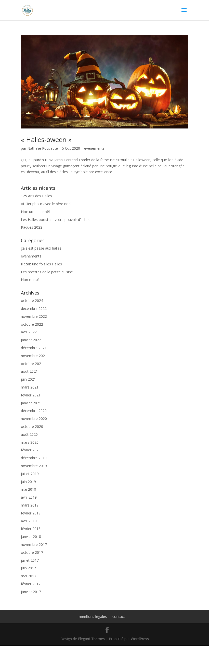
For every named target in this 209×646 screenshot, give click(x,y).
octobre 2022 (32, 324)
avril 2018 (29, 521)
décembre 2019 (34, 457)
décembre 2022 (34, 308)
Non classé (30, 279)
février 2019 (31, 513)
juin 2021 (28, 379)
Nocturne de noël (35, 211)
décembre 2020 (34, 410)
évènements (94, 148)
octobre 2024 (32, 300)
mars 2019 (29, 505)
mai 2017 (28, 575)
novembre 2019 (34, 465)
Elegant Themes (91, 638)
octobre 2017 (32, 552)
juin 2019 (28, 481)
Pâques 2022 (31, 227)
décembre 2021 (34, 347)
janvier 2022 (31, 339)
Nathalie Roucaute (42, 148)
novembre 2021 (34, 355)
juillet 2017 (30, 560)
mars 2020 (29, 442)
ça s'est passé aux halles (41, 248)
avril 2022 (29, 332)
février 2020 (31, 450)
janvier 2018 (31, 536)
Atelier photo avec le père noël (46, 203)
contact (118, 616)
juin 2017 (28, 568)
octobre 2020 (32, 426)
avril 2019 (29, 497)
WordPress (140, 638)
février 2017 (31, 583)
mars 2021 (29, 387)
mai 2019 (28, 489)
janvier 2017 (31, 591)
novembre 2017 (34, 544)
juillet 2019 (30, 473)
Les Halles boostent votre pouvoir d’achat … (57, 219)
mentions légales (93, 616)
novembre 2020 (34, 418)
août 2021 (29, 371)
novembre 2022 (34, 316)
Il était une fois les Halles (41, 264)
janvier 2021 (31, 403)
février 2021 (31, 395)
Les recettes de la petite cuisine (47, 271)
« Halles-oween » (46, 139)
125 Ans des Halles (36, 195)
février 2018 (31, 528)
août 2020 (29, 434)
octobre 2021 (32, 363)
